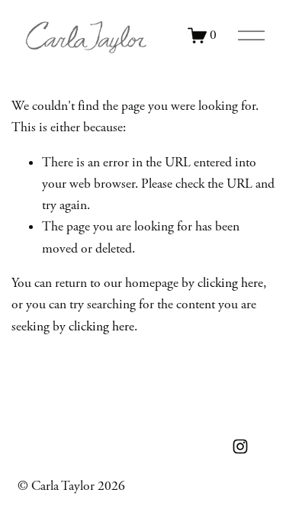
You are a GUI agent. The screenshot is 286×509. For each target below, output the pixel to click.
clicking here (230, 283)
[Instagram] (240, 446)
